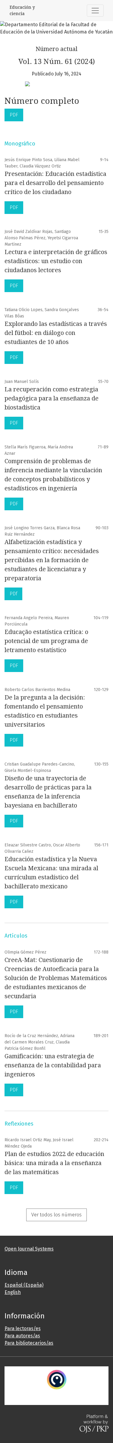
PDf (13, 594)
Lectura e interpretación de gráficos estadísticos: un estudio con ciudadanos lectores (56, 261)
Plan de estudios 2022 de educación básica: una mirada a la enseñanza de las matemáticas (54, 1163)
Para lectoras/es (23, 1328)
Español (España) (24, 1285)
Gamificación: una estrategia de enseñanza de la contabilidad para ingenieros (53, 1065)
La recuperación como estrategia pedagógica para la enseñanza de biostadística (52, 398)
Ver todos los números (56, 1215)
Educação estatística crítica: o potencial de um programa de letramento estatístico (46, 641)
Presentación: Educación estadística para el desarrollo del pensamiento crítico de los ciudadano (55, 183)
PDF (14, 115)
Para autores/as (22, 1336)
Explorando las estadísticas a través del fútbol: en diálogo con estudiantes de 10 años (56, 333)
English (13, 1292)
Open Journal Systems (29, 1249)
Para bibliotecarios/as (29, 1343)
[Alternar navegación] (95, 11)
